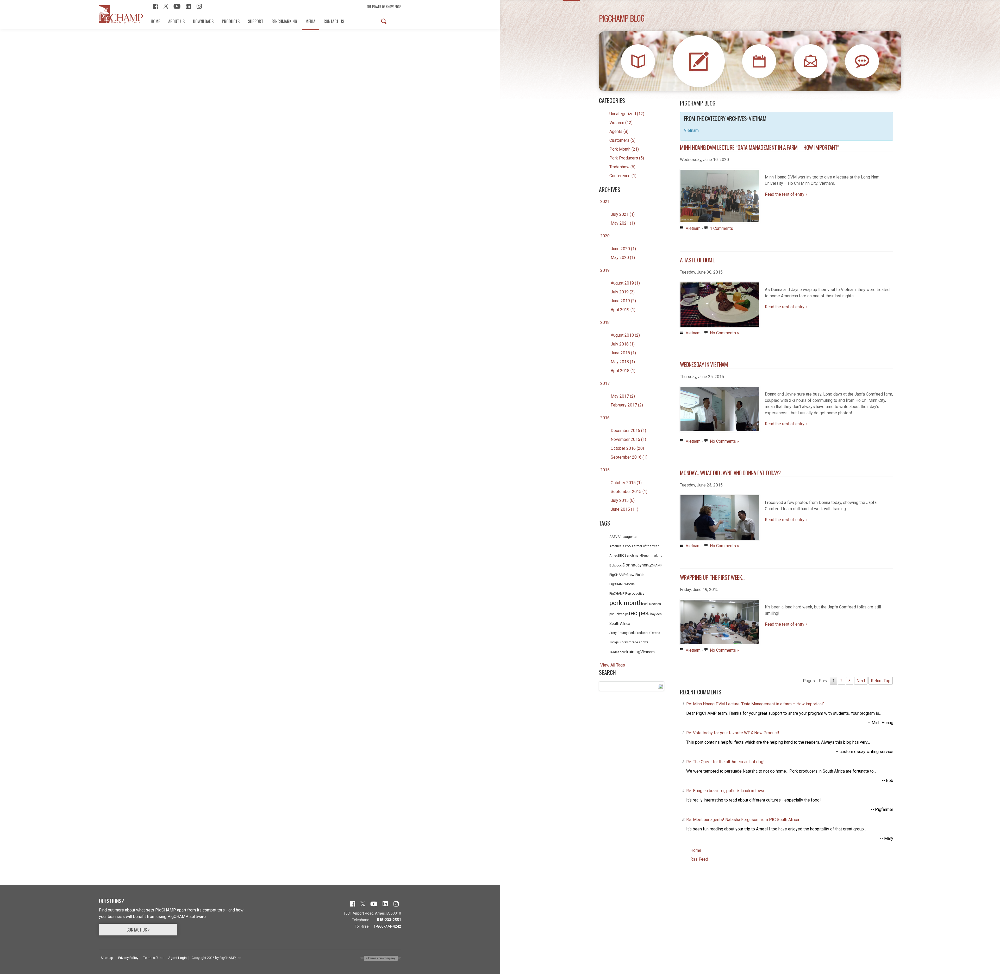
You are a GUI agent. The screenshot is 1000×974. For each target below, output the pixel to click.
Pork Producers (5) (626, 158)
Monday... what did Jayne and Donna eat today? (730, 472)
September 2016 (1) (629, 457)
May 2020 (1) (623, 257)
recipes (638, 613)
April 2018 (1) (623, 370)
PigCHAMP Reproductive (626, 593)
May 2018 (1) (623, 361)
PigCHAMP (654, 565)
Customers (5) (622, 140)
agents (631, 537)
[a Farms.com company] (380, 957)
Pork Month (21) (624, 149)
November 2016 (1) (628, 439)
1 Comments (721, 228)
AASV (613, 537)
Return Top (880, 680)
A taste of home (697, 260)
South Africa (619, 623)
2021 (605, 201)
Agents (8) (618, 131)
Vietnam (647, 652)
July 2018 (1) (623, 344)
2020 (605, 235)
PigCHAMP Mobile (622, 584)
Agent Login (177, 958)
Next (861, 680)
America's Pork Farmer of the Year (634, 546)
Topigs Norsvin (619, 642)
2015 (605, 469)
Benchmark (632, 555)
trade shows (639, 642)
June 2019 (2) (623, 300)
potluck (614, 614)
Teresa (655, 633)
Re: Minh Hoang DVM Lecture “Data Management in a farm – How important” (755, 703)
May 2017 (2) (623, 396)
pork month (625, 603)
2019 (605, 270)
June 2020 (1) (623, 248)
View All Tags (612, 665)
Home (695, 850)
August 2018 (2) (625, 335)
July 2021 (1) (623, 214)
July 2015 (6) (623, 500)
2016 (605, 417)
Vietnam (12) (621, 122)
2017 (605, 383)
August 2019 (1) (625, 283)
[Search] (383, 21)
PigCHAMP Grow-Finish (626, 575)
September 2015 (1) (629, 491)
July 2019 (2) (623, 291)
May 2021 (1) (623, 223)
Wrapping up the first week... (712, 577)
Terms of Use (153, 958)
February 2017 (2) (627, 405)
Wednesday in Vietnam (704, 364)
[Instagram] (199, 5)
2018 (605, 322)
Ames (613, 555)
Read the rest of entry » (786, 194)
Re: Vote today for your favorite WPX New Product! (732, 732)
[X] (166, 5)
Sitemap (107, 958)
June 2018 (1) (623, 352)
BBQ (621, 555)
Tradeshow (617, 652)
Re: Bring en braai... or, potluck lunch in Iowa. (725, 790)
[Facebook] (155, 5)
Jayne (640, 565)
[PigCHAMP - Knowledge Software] (121, 14)
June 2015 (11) (624, 509)
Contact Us (137, 930)
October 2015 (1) (626, 482)
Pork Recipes (651, 604)
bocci (619, 565)
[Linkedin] (188, 5)
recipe (624, 614)
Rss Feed (699, 859)
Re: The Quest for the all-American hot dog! (725, 761)
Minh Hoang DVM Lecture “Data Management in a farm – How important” (759, 147)
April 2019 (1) (623, 309)
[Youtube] (176, 5)
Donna (629, 565)
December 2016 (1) (628, 430)
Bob (612, 565)
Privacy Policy (128, 958)
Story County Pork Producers (629, 633)
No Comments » (724, 332)
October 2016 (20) (627, 448)
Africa (621, 537)
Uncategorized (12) (626, 113)
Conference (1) (622, 175)
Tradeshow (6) (622, 166)
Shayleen (655, 614)
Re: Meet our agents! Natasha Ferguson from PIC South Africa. (743, 819)
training (633, 651)
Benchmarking (651, 555)
